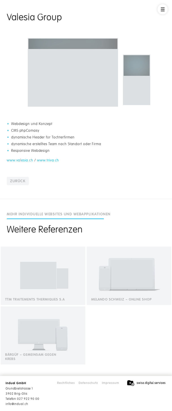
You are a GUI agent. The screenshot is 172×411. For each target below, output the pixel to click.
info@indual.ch (17, 404)
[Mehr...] (43, 276)
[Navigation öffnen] (163, 9)
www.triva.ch (48, 160)
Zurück (18, 181)
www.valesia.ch (20, 160)
